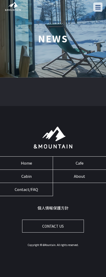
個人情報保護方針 (53, 208)
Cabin (26, 176)
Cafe (80, 163)
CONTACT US (53, 226)
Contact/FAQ (26, 189)
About (79, 176)
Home (26, 163)
